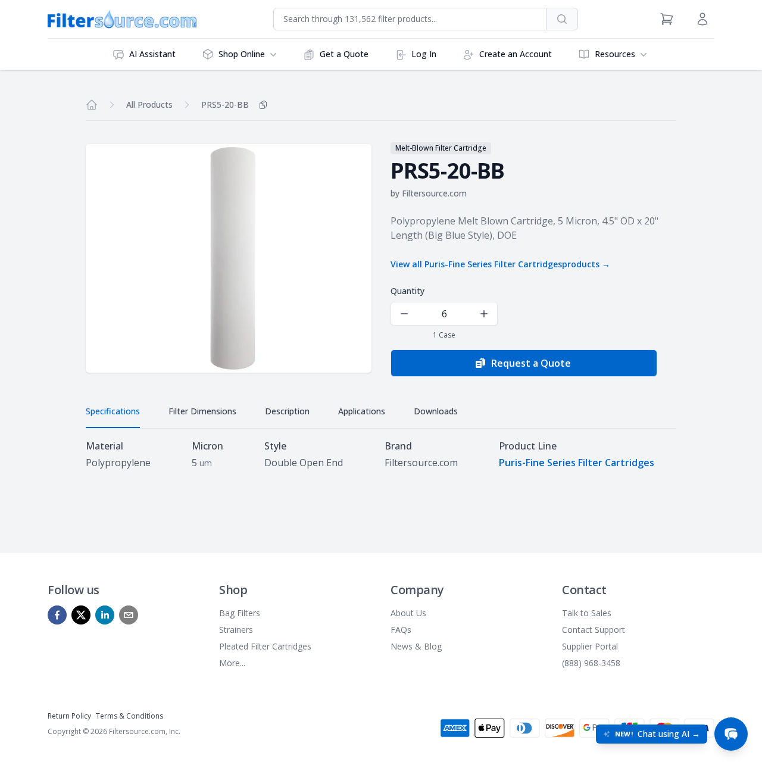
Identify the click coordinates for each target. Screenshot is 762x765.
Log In (423, 54)
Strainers (236, 629)
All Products (149, 104)
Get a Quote (344, 54)
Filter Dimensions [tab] (202, 411)
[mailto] (128, 615)
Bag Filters (239, 613)
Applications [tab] (361, 411)
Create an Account (515, 54)
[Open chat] (731, 734)
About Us (408, 613)
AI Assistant (152, 54)
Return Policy (69, 716)
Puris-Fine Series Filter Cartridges (576, 462)
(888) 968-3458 (591, 663)
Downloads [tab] (436, 411)
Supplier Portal (590, 646)
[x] (80, 615)
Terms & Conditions (129, 716)
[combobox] (409, 19)
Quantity (407, 290)
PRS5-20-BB (225, 104)
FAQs (401, 629)
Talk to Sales (586, 613)
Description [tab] (287, 411)
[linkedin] (104, 615)
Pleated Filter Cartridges (265, 646)
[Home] (92, 105)
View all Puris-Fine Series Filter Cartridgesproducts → (500, 264)
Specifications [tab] (113, 411)
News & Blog (416, 646)
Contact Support (593, 629)
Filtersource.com (434, 193)
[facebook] (57, 615)
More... (232, 663)
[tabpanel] (381, 454)
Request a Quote (531, 363)
